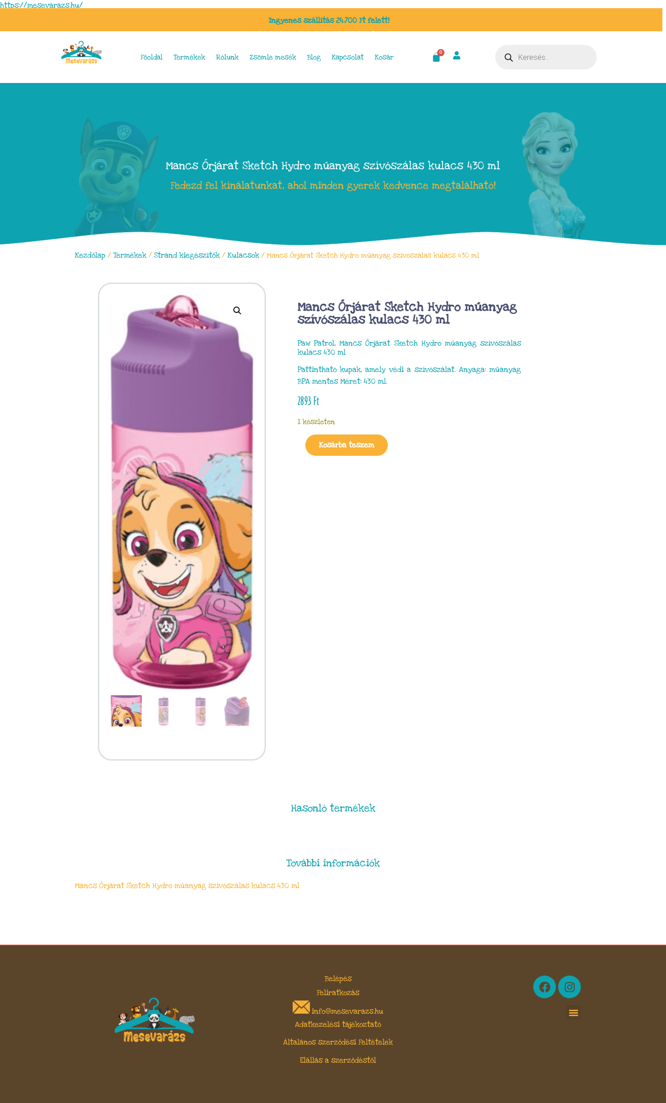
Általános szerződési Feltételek (338, 1042)
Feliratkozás (338, 993)
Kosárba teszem (346, 445)
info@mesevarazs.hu (347, 1011)
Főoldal (151, 57)
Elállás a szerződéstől (338, 1060)
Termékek (189, 57)
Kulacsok (243, 255)
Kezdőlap (90, 255)
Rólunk (227, 57)
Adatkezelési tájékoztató (338, 1025)
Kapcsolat (348, 57)
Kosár (384, 57)
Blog (314, 57)
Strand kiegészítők (187, 255)
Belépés (338, 979)
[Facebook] (544, 987)
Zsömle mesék (273, 57)
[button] (237, 311)
